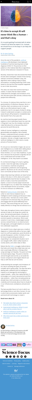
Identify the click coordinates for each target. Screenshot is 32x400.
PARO (12, 246)
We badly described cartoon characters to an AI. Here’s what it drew (15, 304)
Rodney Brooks (12, 192)
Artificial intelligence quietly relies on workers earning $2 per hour (14, 312)
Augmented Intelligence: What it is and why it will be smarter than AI (15, 308)
